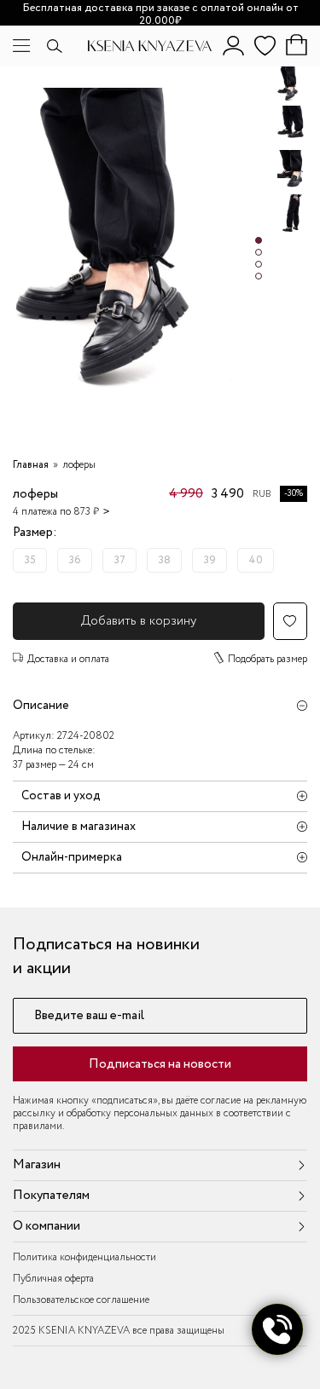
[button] (258, 240)
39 (209, 560)
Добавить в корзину (138, 621)
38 (164, 560)
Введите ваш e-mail (89, 1016)
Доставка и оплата (68, 659)
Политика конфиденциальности (84, 1257)
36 (74, 560)
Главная (31, 465)
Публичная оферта (53, 1278)
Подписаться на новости (160, 1064)
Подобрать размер (267, 659)
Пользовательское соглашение (81, 1300)
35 (30, 560)
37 (119, 560)
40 (255, 560)
